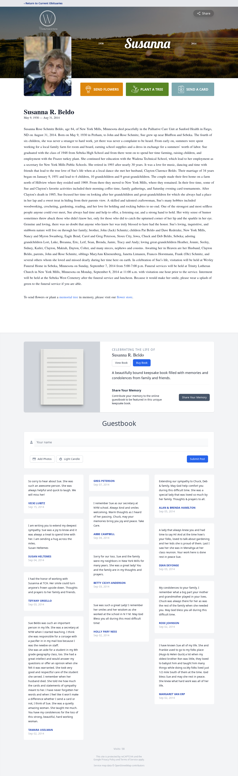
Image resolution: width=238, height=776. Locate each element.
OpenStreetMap (123, 765)
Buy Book (141, 362)
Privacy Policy (108, 759)
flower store (124, 297)
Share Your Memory (194, 397)
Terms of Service (129, 759)
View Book (121, 362)
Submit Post (197, 459)
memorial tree (68, 297)
